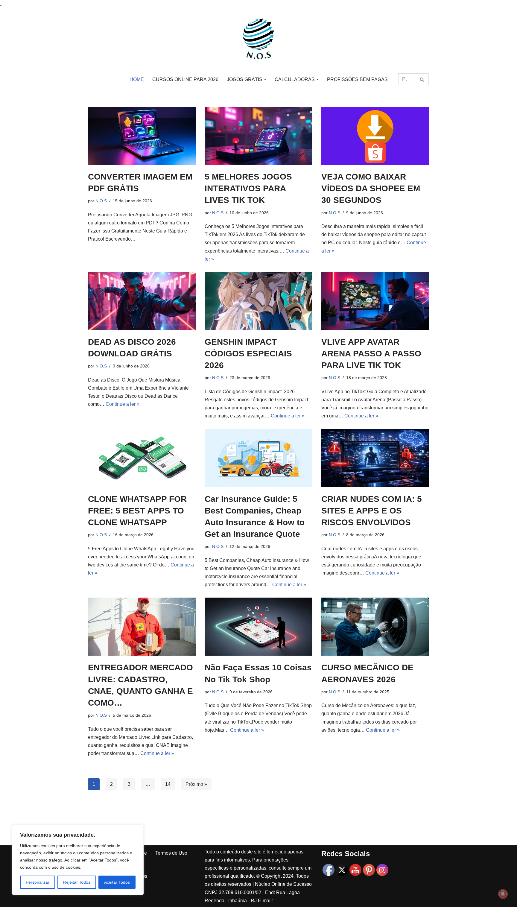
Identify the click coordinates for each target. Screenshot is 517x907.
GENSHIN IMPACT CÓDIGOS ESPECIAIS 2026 (248, 353)
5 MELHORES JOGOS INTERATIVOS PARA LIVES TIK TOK (248, 188)
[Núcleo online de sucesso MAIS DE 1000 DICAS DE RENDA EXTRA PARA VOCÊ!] (258, 38)
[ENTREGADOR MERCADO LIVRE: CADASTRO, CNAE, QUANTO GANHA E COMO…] (142, 627)
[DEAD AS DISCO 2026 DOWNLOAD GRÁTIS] (142, 301)
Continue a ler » (122, 404)
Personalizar (37, 882)
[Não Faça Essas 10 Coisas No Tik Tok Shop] (258, 627)
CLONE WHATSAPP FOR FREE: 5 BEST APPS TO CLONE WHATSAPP (137, 510)
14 (168, 784)
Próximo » (196, 784)
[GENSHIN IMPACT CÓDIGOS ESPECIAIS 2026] (258, 301)
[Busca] (422, 79)
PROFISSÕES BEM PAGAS (357, 79)
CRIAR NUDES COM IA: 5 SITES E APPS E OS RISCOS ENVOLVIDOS (371, 510)
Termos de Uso (171, 853)
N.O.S (101, 200)
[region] (78, 860)
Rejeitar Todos (76, 882)
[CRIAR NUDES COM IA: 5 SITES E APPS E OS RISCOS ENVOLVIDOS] (375, 458)
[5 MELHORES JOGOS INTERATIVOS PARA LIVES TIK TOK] (258, 136)
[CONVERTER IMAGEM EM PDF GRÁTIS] (142, 136)
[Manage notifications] (503, 894)
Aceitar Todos (117, 882)
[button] (265, 79)
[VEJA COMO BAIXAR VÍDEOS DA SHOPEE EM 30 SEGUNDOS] (375, 136)
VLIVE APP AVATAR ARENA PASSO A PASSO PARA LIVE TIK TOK (371, 353)
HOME (137, 79)
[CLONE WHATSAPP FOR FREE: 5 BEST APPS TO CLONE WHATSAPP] (142, 458)
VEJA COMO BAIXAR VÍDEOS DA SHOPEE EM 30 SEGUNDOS (370, 188)
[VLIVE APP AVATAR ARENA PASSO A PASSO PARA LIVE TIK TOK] (375, 301)
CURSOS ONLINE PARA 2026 (185, 79)
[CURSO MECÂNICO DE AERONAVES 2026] (375, 627)
